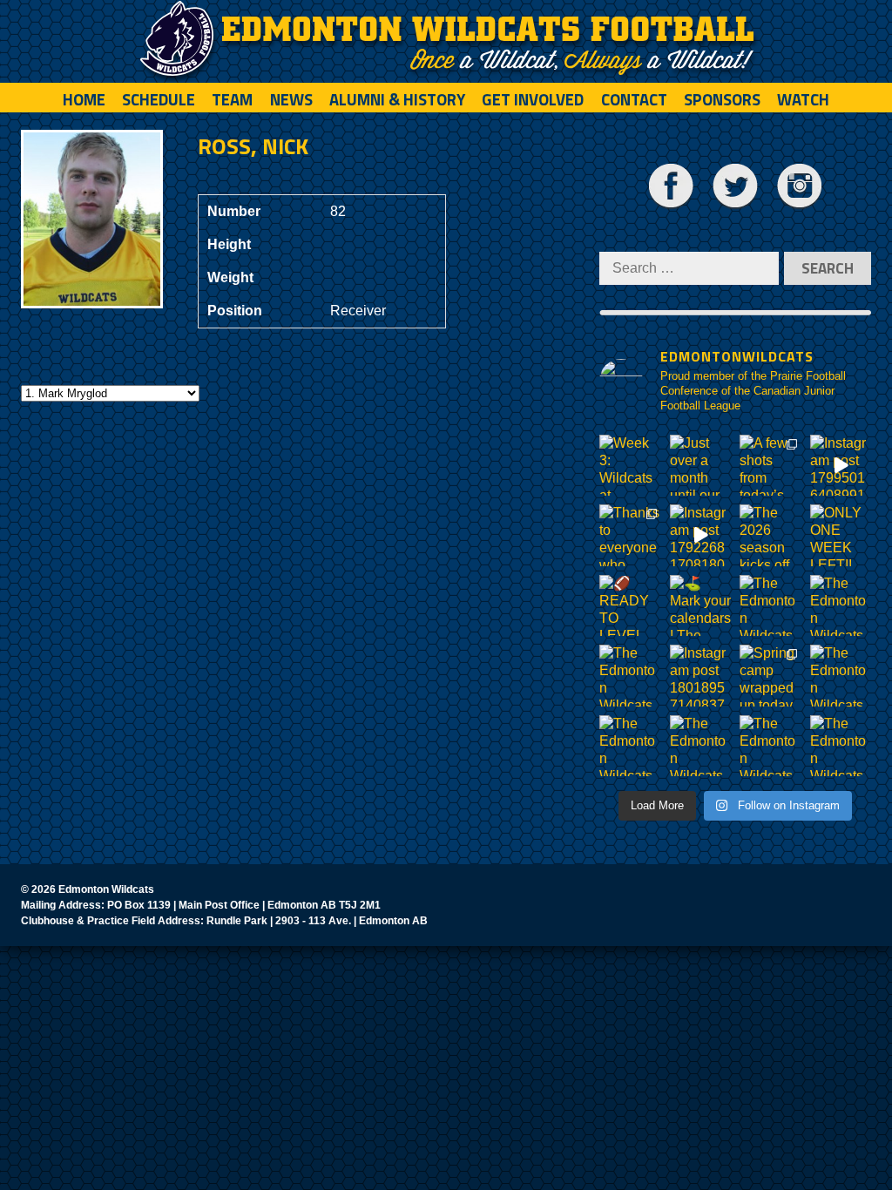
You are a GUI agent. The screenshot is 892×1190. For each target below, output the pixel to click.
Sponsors (722, 99)
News (291, 99)
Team (232, 99)
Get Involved (533, 99)
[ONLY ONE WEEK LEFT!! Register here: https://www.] (841, 535)
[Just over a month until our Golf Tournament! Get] (701, 466)
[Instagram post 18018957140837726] (701, 676)
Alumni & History (397, 99)
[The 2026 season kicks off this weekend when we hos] (770, 535)
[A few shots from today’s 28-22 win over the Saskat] (770, 466)
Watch (803, 99)
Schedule (158, 99)
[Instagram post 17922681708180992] (701, 535)
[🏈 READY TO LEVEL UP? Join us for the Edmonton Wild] (630, 606)
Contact (634, 99)
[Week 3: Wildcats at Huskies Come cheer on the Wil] (630, 466)
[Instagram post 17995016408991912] (841, 466)
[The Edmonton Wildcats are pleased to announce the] (770, 606)
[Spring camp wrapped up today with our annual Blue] (770, 676)
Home (84, 99)
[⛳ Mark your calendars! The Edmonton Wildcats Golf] (701, 606)
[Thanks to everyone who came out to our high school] (630, 535)
